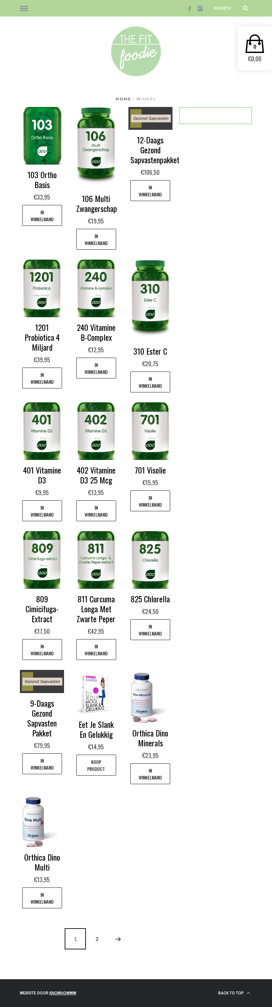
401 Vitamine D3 (42, 475)
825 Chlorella (150, 599)
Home (123, 98)
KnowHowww (62, 993)
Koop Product (96, 765)
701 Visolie (150, 470)
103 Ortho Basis (42, 179)
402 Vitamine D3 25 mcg (96, 475)
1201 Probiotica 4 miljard (42, 337)
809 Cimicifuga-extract (42, 609)
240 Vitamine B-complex (96, 332)
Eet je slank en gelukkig (96, 729)
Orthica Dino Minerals (150, 738)
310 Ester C (150, 351)
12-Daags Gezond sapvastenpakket (154, 150)
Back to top (231, 993)
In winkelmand (42, 216)
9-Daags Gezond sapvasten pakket (42, 718)
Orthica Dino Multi (42, 862)
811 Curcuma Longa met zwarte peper (96, 609)
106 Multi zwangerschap (96, 203)
